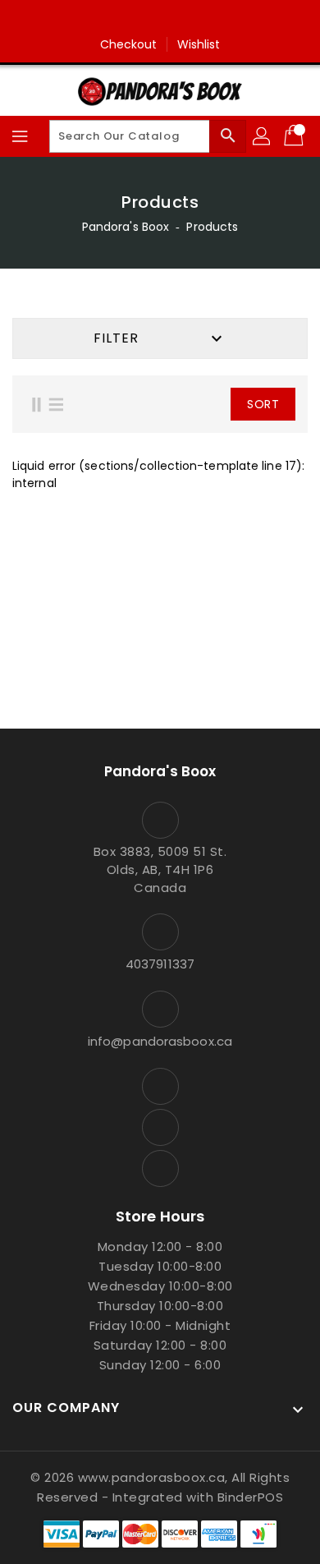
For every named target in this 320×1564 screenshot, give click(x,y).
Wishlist (199, 44)
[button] (200, 404)
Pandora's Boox (125, 226)
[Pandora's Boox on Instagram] (160, 19)
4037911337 (160, 964)
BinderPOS (250, 1497)
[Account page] (262, 136)
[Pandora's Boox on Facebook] (129, 19)
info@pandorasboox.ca (160, 1041)
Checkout (129, 44)
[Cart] (295, 136)
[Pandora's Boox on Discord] (191, 19)
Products (212, 226)
